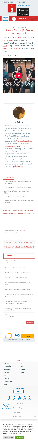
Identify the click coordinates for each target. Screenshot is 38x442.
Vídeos (23, 231)
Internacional (17, 416)
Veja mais (30, 322)
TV (22, 366)
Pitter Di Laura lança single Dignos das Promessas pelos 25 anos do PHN (16, 302)
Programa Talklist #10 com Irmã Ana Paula (19, 242)
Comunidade (8, 381)
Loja (22, 372)
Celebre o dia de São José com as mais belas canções (17, 262)
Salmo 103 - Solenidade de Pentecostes (16, 278)
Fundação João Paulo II (19, 404)
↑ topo (19, 360)
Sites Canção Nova (35, 19)
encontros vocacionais (10, 48)
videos (11, 23)
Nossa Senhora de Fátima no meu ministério (17, 289)
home (5, 23)
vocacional (18, 37)
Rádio (23, 369)
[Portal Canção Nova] (5, 18)
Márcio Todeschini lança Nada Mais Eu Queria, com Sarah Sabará (18, 309)
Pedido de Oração (18, 408)
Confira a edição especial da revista (19, 339)
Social (6, 384)
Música (6, 372)
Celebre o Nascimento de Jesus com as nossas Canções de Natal (18, 316)
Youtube (19, 398)
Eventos (6, 363)
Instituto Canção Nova (12, 146)
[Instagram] (13, 166)
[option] (19, 10)
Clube (6, 375)
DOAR (18, 391)
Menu (32, 19)
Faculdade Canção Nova (24, 141)
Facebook (9, 398)
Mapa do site (16, 412)
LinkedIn (29, 398)
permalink (17, 233)
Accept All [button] (20, 437)
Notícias (7, 369)
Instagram (24, 398)
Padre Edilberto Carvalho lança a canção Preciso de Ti (19, 295)
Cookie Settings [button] (8, 437)
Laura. (5, 46)
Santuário (7, 378)
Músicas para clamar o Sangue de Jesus (16, 268)
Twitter (14, 398)
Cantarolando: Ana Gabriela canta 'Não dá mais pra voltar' (19, 247)
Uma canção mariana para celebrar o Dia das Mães (18, 283)
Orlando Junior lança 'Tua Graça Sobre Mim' (17, 273)
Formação (7, 366)
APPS (22, 363)
